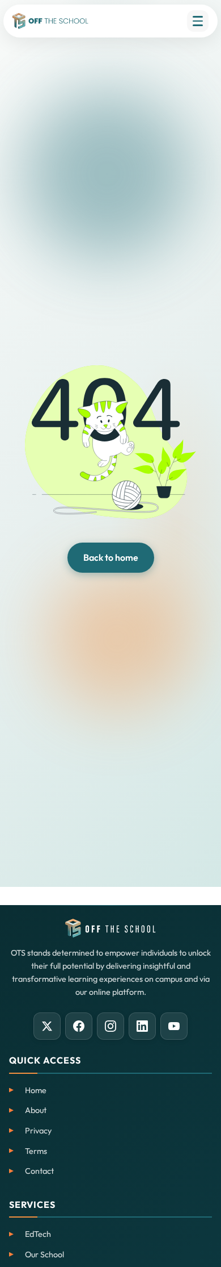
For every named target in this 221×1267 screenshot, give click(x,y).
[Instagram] (110, 1026)
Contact (39, 1171)
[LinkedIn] (142, 1026)
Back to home (110, 557)
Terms (36, 1151)
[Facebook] (78, 1026)
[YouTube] (174, 1026)
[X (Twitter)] (47, 1026)
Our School (44, 1254)
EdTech (38, 1234)
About (35, 1110)
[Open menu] (198, 21)
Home (35, 1090)
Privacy (38, 1131)
